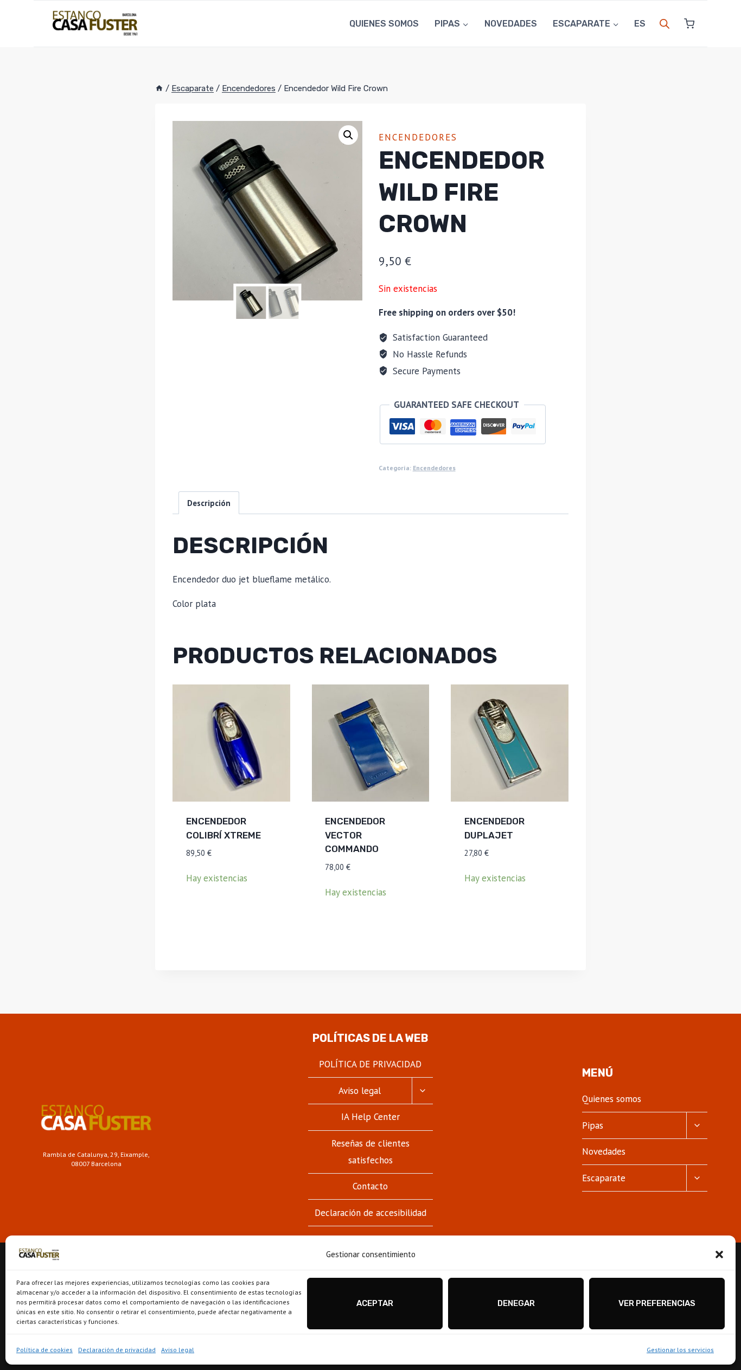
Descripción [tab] (209, 502)
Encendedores (418, 137)
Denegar (516, 1303)
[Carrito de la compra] (684, 23)
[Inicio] (159, 88)
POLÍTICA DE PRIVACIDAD (370, 1064)
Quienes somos (384, 23)
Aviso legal (177, 1350)
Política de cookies (44, 1350)
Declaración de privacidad (117, 1350)
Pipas (592, 1125)
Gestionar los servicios (680, 1350)
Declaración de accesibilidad (370, 1213)
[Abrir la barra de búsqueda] (664, 24)
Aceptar (374, 1303)
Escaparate (603, 1178)
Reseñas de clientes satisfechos (370, 1151)
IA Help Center (370, 1117)
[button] (719, 1254)
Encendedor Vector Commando (355, 835)
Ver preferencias (656, 1303)
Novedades (510, 23)
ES (640, 23)
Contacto (370, 1186)
